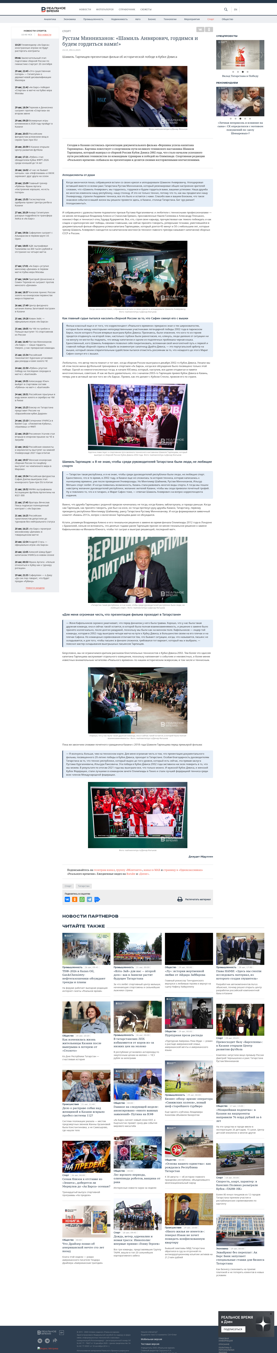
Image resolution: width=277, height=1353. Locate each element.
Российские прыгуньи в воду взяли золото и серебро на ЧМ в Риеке (35, 397)
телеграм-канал (104, 870)
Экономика (70, 19)
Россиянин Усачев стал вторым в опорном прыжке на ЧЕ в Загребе (35, 436)
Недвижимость (119, 19)
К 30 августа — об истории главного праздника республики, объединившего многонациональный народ (188, 1173)
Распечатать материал (198, 899)
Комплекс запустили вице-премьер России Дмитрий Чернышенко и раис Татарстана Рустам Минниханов (240, 1051)
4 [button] (247, 72)
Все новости (44, 34)
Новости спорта (35, 31)
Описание (224, 1344)
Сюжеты (146, 9)
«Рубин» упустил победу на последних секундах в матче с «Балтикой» (33, 371)
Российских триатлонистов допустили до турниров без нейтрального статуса (35, 518)
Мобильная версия (151, 1339)
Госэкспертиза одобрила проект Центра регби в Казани (33, 202)
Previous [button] (218, 55)
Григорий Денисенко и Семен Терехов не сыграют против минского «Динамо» (34, 282)
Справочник (127, 9)
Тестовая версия (150, 1343)
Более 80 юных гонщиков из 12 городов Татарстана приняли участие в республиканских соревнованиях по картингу (238, 1192)
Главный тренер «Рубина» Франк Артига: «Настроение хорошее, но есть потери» (32, 188)
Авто (137, 19)
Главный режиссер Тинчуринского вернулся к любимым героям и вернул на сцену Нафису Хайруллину (188, 978)
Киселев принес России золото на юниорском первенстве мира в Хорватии (35, 295)
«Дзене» (143, 873)
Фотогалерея (105, 9)
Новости (85, 9)
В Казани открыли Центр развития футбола (32, 148)
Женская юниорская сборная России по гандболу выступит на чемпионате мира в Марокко (33, 464)
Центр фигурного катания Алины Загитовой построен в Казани (35, 308)
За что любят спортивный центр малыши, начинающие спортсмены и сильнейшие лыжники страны (137, 980)
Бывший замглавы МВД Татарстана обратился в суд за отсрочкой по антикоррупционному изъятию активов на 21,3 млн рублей (189, 1244)
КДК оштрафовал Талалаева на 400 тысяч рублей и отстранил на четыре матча (33, 248)
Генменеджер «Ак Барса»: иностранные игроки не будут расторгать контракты (32, 47)
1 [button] (233, 72)
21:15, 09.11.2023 (71, 50)
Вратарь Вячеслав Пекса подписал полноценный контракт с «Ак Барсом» (32, 505)
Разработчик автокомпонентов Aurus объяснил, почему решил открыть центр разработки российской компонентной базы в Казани (239, 982)
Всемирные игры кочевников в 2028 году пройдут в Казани (34, 123)
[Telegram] (89, 899)
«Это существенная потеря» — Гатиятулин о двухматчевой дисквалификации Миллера (33, 76)
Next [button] (262, 55)
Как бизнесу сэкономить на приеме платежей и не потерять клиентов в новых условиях (240, 1263)
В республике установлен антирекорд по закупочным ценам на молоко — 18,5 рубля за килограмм (136, 1048)
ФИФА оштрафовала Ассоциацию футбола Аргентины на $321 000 (35, 492)
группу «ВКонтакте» (129, 870)
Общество (227, 19)
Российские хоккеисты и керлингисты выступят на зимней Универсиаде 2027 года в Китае (35, 449)
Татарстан (83, 886)
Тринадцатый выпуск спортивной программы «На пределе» (86, 1187)
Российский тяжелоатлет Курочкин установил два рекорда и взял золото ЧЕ (33, 357)
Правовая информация (226, 1339)
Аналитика (50, 19)
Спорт (210, 19)
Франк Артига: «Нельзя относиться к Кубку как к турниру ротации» (35, 565)
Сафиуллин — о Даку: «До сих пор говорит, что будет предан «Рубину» (34, 578)
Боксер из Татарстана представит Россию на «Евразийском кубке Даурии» (34, 410)
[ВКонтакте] (200, 29)
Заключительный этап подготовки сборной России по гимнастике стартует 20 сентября (33, 61)
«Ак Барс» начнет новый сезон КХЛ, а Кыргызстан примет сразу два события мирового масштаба (136, 1116)
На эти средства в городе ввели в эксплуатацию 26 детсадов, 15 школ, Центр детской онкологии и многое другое (240, 1121)
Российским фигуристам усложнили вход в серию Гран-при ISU (31, 136)
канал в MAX (152, 870)
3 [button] (242, 72)
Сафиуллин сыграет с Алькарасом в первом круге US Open (34, 235)
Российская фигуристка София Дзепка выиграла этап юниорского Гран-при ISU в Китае (35, 479)
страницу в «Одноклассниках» (183, 870)
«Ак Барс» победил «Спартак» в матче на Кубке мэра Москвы (33, 90)
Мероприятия (192, 19)
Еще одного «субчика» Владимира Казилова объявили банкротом (189, 1106)
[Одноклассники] (209, 29)
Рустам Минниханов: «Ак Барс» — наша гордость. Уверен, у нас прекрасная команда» (35, 344)
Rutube (130, 873)
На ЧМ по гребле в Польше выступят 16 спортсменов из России (34, 331)
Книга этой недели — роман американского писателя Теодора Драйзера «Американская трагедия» (83, 1253)
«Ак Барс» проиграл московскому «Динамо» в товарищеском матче (33, 531)
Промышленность (93, 19)
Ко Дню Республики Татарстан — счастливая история (81, 1049)
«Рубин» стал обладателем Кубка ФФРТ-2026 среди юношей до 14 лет (32, 159)
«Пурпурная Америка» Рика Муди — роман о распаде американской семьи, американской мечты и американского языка (189, 1042)
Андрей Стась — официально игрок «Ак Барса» (31, 543)
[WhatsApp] (82, 899)
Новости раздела (35, 588)
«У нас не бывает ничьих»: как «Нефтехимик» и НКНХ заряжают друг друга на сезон (34, 173)
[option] (240, 55)
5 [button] (250, 118)
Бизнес (152, 19)
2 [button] (237, 72)
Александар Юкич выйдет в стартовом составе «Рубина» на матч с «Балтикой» (32, 384)
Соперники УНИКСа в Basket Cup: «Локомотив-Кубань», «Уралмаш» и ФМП (34, 423)
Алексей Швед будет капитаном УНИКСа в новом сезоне (34, 553)
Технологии (170, 19)
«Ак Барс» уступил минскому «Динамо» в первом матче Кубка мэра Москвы (32, 269)
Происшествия (71, 1104)
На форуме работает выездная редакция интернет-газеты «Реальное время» (85, 980)
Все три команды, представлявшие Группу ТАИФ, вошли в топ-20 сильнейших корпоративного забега (137, 1245)
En (235, 9)
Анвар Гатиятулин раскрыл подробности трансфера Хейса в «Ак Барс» (33, 215)
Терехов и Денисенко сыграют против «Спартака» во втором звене (34, 110)
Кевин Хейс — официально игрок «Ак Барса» (31, 320)
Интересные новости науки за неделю (137, 1181)
